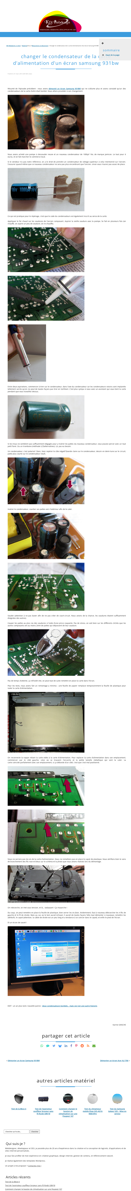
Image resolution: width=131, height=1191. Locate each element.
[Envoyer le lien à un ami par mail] (94, 1045)
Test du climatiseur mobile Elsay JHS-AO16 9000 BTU (92, 1111)
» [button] (115, 1060)
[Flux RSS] (88, 1045)
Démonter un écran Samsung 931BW (24, 1060)
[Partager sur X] (54, 1045)
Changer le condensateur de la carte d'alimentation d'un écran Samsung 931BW (66, 59)
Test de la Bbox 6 (18, 1109)
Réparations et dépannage (40, 46)
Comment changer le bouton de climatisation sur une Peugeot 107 (68, 1112)
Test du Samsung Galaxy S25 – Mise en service (117, 1111)
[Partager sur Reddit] (82, 1045)
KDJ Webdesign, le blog (13, 46)
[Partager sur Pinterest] (76, 1045)
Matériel (24, 46)
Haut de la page (112, 55)
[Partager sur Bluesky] (60, 1045)
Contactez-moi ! (34, 1166)
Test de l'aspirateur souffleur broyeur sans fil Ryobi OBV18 (43, 1111)
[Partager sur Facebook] (71, 1045)
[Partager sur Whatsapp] (41, 1045)
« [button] (23, 1060)
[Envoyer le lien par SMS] (48, 1045)
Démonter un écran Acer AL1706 (114, 1060)
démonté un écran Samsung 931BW (65, 88)
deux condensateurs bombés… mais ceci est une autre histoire (69, 1006)
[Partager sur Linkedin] (66, 1045)
